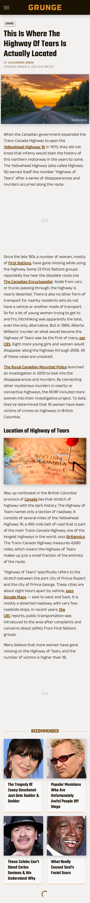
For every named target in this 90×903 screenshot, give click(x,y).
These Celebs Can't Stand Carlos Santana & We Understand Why (23, 870)
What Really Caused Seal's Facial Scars (62, 867)
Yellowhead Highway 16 (24, 146)
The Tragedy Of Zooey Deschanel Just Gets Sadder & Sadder (23, 793)
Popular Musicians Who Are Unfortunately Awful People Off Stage (66, 795)
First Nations (19, 263)
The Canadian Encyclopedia (28, 281)
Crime (9, 23)
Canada (30, 499)
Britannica (75, 536)
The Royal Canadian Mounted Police (35, 367)
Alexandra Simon (21, 62)
